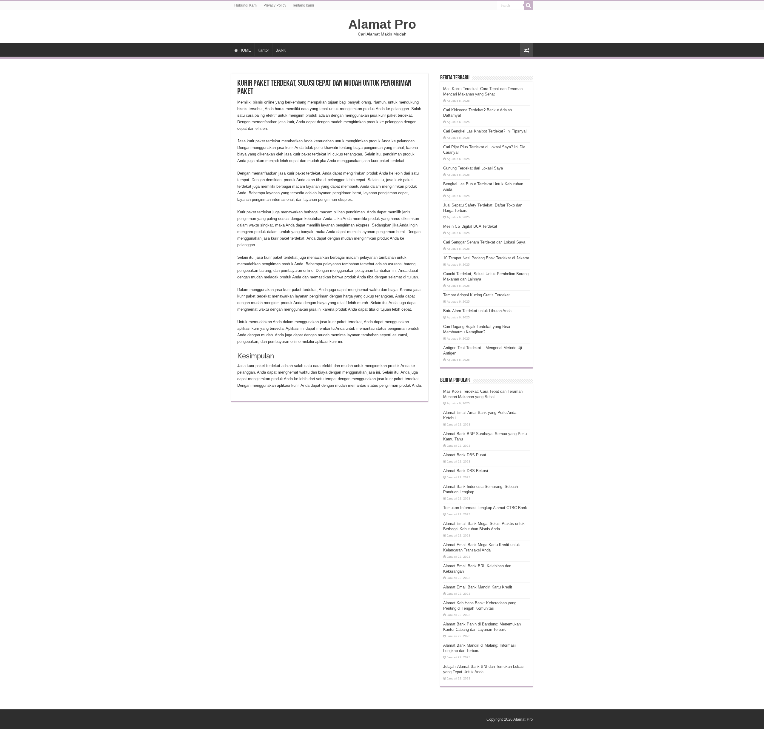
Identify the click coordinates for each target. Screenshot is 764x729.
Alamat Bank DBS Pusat (464, 455)
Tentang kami (303, 5)
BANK (280, 50)
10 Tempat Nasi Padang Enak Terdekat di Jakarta (486, 258)
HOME (245, 50)
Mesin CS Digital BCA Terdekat (470, 226)
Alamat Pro (382, 24)
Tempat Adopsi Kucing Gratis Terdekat (476, 295)
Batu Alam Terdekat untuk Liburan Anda (477, 311)
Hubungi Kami (246, 5)
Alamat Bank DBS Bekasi (465, 470)
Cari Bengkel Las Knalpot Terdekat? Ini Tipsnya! (485, 131)
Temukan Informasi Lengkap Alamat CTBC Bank (485, 507)
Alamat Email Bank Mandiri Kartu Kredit (477, 587)
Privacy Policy (275, 5)
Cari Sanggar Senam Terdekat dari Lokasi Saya (484, 242)
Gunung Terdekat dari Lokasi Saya (473, 168)
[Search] (528, 5)
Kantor (263, 50)
